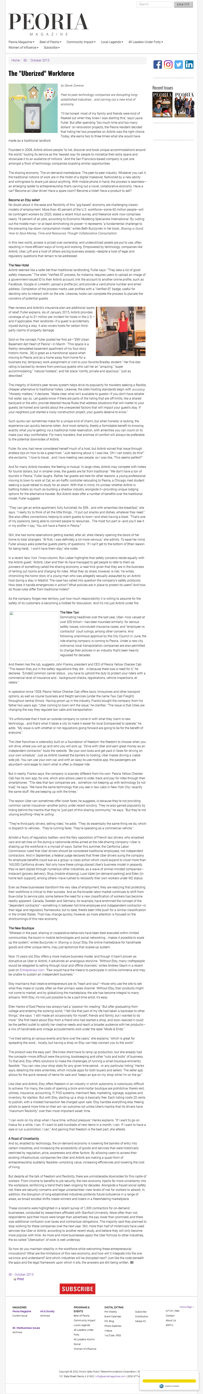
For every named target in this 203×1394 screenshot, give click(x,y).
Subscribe (50, 47)
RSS (118, 1335)
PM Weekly (110, 1311)
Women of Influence (22, 47)
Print (20, 1279)
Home (15, 60)
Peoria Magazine (20, 42)
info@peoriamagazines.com (110, 1376)
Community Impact (80, 42)
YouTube (109, 1335)
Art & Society (47, 1311)
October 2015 (40, 60)
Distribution (141, 1316)
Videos (108, 1330)
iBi (25, 60)
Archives (17, 1332)
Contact (170, 1315)
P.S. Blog (109, 1321)
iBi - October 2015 (21, 1274)
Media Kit (140, 1321)
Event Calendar (112, 1316)
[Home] (49, 24)
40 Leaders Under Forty (144, 42)
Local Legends (111, 42)
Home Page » (186, 1307)
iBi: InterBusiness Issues (26, 1327)
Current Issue (19, 1315)
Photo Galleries (113, 1325)
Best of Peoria (49, 42)
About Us (171, 1320)
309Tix (169, 1325)
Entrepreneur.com (32, 970)
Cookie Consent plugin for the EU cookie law (169, 1386)
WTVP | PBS (172, 1310)
